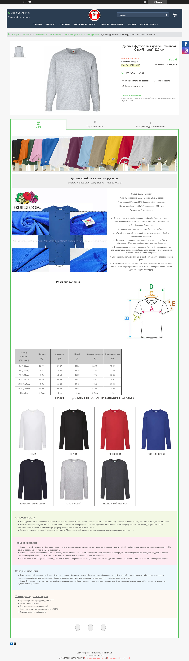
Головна (37, 24)
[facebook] (11, 644)
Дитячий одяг (56, 34)
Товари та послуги (21, 34)
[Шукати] (166, 15)
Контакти (65, 24)
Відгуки (132, 24)
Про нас (50, 24)
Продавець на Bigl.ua (95, 655)
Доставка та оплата (85, 24)
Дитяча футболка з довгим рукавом (82, 34)
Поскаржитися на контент (95, 658)
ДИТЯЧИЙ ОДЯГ (40, 34)
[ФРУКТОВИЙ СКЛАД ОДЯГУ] (94, 15)
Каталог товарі (148, 24)
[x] (15, 644)
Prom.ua (108, 653)
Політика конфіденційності (118, 658)
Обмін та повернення (111, 24)
